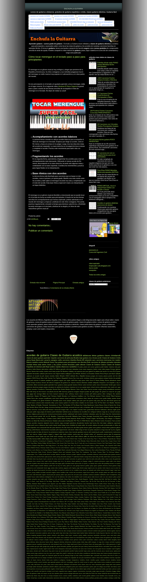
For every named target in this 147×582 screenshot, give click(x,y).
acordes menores (66, 454)
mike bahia (63, 434)
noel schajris (84, 434)
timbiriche (104, 573)
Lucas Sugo (75, 510)
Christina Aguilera (54, 492)
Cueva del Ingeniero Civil (98, 252)
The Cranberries (84, 452)
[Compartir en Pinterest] (60, 219)
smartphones (113, 474)
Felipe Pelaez (97, 497)
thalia (87, 573)
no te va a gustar (81, 387)
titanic (35, 575)
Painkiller (69, 517)
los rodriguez (92, 412)
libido (44, 394)
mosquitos (92, 270)
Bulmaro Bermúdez (93, 488)
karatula (115, 553)
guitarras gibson (115, 427)
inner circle (55, 549)
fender (111, 385)
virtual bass (34, 578)
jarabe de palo (89, 391)
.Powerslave (61, 416)
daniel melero (107, 540)
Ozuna (70, 378)
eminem (111, 463)
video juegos (106, 369)
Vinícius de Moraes (48, 528)
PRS (48, 517)
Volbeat (117, 452)
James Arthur (85, 501)
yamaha (96, 578)
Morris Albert (93, 515)
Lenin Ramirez (65, 447)
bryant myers (43, 459)
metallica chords (85, 560)
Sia (40, 407)
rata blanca (114, 566)
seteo (68, 436)
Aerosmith (68, 416)
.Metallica (53, 416)
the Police (92, 573)
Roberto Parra (30, 522)
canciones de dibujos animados (102, 362)
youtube (28, 479)
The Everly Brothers (84, 524)
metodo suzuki (37, 562)
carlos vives (96, 385)
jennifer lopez (83, 551)
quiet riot (96, 566)
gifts (119, 544)
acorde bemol (46, 454)
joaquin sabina (71, 400)
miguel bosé (86, 472)
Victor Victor (38, 528)
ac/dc (100, 358)
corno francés (59, 540)
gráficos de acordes (78, 25)
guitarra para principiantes (67, 362)
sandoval (91, 474)
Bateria (29, 362)
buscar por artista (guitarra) (105, 22)
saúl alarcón (42, 571)
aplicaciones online (50, 457)
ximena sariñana (89, 578)
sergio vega (95, 571)
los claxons (72, 382)
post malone (79, 566)
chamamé (29, 461)
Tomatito (43, 526)
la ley (69, 412)
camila (46, 371)
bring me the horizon (39, 391)
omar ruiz (88, 564)
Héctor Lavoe (114, 499)
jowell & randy (67, 553)
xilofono (82, 578)
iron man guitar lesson (99, 549)
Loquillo (72, 447)
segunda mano (63, 571)
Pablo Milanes (62, 517)
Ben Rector (95, 486)
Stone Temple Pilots (40, 524)
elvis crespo (105, 542)
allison (36, 385)
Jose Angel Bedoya (82, 504)
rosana (61, 403)
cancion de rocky (52, 459)
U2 (78, 367)
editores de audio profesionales (103, 425)
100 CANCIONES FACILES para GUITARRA (91, 19)
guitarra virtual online (103, 427)
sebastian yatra (94, 414)
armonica (52, 407)
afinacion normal (98, 454)
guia (73, 546)
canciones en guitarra (76, 459)
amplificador (48, 398)
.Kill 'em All (46, 416)
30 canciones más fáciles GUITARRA (65, 19)
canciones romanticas (76, 398)
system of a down (69, 403)
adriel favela (106, 528)
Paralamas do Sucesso (83, 517)
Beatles (76, 358)
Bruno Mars (40, 378)
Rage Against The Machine (78, 519)
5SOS (34, 378)
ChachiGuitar (86, 490)
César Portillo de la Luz (104, 492)
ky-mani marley (78, 555)
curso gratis (103, 398)
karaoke (110, 553)
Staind (32, 524)
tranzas (34, 439)
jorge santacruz (39, 553)
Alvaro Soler (116, 441)
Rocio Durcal (39, 522)
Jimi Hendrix (30, 407)
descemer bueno (44, 542)
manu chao (68, 432)
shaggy (114, 571)
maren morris (79, 394)
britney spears (46, 535)
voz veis (105, 477)
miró (65, 562)
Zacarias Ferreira (83, 528)
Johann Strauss (49, 504)
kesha (36, 555)
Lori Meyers (77, 508)
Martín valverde (66, 450)
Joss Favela (77, 445)
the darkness (61, 477)
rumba (103, 569)
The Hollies (93, 524)
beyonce (102, 533)
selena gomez (97, 394)
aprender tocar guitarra (55, 385)
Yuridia (40, 454)
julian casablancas (85, 553)
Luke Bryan (117, 510)
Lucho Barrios (36, 450)
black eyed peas (112, 457)
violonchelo (30, 396)
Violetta (56, 528)
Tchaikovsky (59, 524)
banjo (74, 533)
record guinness (31, 569)
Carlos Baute (30, 418)
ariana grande (68, 385)
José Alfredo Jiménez (79, 373)
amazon (74, 531)
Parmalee (93, 517)
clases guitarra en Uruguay (79, 461)
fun (61, 465)
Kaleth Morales (62, 396)
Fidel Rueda (108, 443)
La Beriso (114, 506)
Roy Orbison (65, 522)
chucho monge (52, 461)
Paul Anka (100, 517)
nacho (96, 472)
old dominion (74, 564)
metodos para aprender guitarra (51, 562)
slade (38, 573)
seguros (70, 571)
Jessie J (54, 445)
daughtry (114, 540)
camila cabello (82, 535)
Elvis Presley (35, 497)
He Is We (106, 499)
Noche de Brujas (31, 517)
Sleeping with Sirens (114, 522)
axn (51, 533)
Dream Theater (86, 418)
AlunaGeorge (90, 483)
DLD (114, 371)
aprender (47, 358)
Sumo (53, 524)
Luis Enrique (44, 450)
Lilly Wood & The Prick (60, 508)
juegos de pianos (49, 387)
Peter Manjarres (55, 519)
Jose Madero (92, 504)
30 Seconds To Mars (114, 481)
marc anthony (69, 394)
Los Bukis (34, 421)
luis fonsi (49, 394)
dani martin (49, 425)
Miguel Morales (52, 515)
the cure (54, 477)
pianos (106, 376)
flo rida (64, 427)
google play (46, 546)
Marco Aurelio (94, 513)
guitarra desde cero (107, 25)
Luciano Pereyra (84, 510)
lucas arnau (82, 470)
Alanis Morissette (91, 441)
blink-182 (29, 391)
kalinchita (93, 553)
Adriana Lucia (46, 483)
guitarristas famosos (93, 409)
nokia (48, 564)
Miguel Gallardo (42, 515)
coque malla (109, 461)
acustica (96, 528)
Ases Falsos (82, 416)
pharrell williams (54, 566)
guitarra (41, 358)
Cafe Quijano (111, 488)
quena (91, 566)
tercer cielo (82, 573)
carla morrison (87, 385)
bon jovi (77, 407)
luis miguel (56, 373)
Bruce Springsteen (73, 488)
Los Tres (87, 396)
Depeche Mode (75, 418)
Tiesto (31, 526)
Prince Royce (104, 373)
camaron (75, 535)
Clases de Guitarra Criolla (111, 358)
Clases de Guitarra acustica (66, 355)
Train (113, 421)
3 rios (75, 441)
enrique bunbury (36, 382)
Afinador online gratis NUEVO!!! (52, 25)
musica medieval (106, 562)
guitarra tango (116, 465)
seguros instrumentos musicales (82, 571)
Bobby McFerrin (47, 443)
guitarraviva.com (31, 468)
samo (55, 436)
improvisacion (34, 549)
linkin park (29, 380)
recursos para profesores (43, 569)
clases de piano (32, 358)
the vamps (98, 573)
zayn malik (40, 479)
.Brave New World (69, 479)
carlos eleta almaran (37, 537)
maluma (111, 367)
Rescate (107, 519)
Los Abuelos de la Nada (88, 508)
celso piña (98, 459)
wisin (87, 380)
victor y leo (117, 575)
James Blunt (92, 501)
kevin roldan (75, 430)
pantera (118, 564)
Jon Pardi (57, 504)
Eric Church (43, 497)
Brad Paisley (63, 488)
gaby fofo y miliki (104, 544)
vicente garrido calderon (89, 575)
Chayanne (102, 382)
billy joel (98, 457)
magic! (112, 470)
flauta (33, 360)
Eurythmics (55, 497)
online (91, 434)
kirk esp (60, 555)
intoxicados (68, 549)
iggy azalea (51, 468)
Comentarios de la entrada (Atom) (62, 288)
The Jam (100, 524)
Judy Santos (67, 506)
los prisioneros (53, 432)
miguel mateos (43, 434)
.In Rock (32, 481)
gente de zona (71, 465)
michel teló (72, 472)
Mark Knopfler (57, 450)
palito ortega (105, 564)
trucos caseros (63, 575)
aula (49, 533)
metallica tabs (64, 472)
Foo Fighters (57, 378)
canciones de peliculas (65, 358)
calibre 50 (52, 369)
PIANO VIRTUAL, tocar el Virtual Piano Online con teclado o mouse (106, 187)
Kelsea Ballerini (31, 447)
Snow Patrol (75, 452)
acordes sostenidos (87, 454)
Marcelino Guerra (84, 513)
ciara (58, 461)
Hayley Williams (98, 499)
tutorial (35, 416)
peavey (58, 474)
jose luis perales (97, 468)
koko (104, 468)
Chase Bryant (108, 490)
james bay (48, 551)
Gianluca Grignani (31, 445)
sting (119, 474)
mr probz (90, 562)
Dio (76, 443)
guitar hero (78, 546)
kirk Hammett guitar (51, 555)
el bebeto (34, 400)
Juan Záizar (35, 506)
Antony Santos (58, 486)
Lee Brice (36, 508)
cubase (96, 540)
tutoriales (117, 362)
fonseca (88, 376)
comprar (41, 540)
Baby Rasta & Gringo (74, 486)
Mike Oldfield (65, 515)
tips (32, 575)
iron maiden (116, 360)
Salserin (94, 522)
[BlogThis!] (54, 219)
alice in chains (42, 531)
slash (107, 474)
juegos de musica (97, 376)
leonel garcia (114, 400)
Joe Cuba (35, 504)
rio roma (110, 371)
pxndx (110, 376)
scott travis (55, 571)
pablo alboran (81, 364)
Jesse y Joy (51, 364)
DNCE (59, 418)
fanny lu (61, 544)
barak (78, 533)
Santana (117, 396)
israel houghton (116, 549)
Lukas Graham (109, 510)
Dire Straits (61, 389)
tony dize (40, 575)
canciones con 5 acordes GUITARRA (88, 16)
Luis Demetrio (100, 510)
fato (48, 427)
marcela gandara (77, 432)
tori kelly (29, 439)
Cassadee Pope (66, 490)
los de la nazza (57, 557)
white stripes (46, 439)
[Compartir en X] (56, 219)
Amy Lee (114, 483)
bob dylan (103, 423)
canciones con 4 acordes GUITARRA (64, 16)
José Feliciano (52, 396)
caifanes (42, 373)
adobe (101, 528)
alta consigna (68, 531)
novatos (86, 394)
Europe (49, 497)
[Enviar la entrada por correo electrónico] (48, 219)
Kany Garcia (82, 506)
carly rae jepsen (48, 537)
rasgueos (89, 369)
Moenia (78, 515)
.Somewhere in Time (55, 405)
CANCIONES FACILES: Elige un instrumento (82, 22)
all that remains (51, 531)
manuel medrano (58, 394)
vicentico (34, 389)
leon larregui (38, 394)
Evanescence (92, 443)
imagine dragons (79, 391)
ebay (86, 542)
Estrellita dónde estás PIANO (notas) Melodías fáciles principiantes (107, 64)
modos (92, 472)
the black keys (104, 414)
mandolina (106, 557)
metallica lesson (105, 560)
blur (98, 423)
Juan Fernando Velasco (88, 445)
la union (116, 468)
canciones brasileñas (93, 535)
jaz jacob (61, 551)
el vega (99, 542)
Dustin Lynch (102, 495)
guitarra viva (87, 358)
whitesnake (63, 578)
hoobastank (40, 468)
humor (118, 546)
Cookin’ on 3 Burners (77, 492)
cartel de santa (90, 459)
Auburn (65, 486)
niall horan (37, 564)
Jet (58, 445)
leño (108, 555)
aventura (117, 389)
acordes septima (76, 454)
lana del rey (109, 430)
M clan (35, 513)
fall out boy (56, 465)
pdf (91, 394)
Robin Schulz (42, 452)
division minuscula (55, 409)
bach (57, 398)
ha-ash (42, 376)
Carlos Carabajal (31, 490)
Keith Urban (117, 445)
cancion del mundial (63, 459)
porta (73, 566)
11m (106, 481)
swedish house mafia (32, 477)
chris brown (99, 407)
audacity (44, 533)
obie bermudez (37, 474)
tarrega (70, 573)
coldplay (71, 371)
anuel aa (118, 531)
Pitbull (113, 396)
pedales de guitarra (52, 380)
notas (99, 369)
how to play (113, 546)
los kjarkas (65, 557)
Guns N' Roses (95, 380)
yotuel (118, 477)
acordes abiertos (55, 454)
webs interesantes (48, 578)
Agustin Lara (54, 483)
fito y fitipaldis (80, 376)
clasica (36, 540)
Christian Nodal (44, 492)
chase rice (73, 537)
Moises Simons (85, 515)
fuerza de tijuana (94, 544)
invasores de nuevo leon (79, 549)
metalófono (29, 562)
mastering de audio (97, 432)
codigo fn (90, 461)
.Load (37, 481)
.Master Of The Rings (45, 481)
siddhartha (103, 474)
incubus (41, 549)
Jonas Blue (63, 504)
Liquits (69, 508)
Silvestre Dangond (52, 452)
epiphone (29, 544)
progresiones (30, 436)
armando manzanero (36, 533)
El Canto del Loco (82, 443)
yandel (40, 416)
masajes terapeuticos (72, 560)
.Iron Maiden (110, 403)
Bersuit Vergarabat (115, 416)
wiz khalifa (76, 578)
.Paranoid (45, 405)
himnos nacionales (104, 546)
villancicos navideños (69, 367)
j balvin (95, 369)
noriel (52, 564)
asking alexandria (61, 457)
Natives (110, 515)
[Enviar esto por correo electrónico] (52, 219)
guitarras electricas (32, 387)
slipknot (28, 389)
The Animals (74, 524)
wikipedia (96, 382)
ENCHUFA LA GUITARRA (73, 9)
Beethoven (90, 405)
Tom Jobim (37, 526)
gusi (82, 546)
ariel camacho (45, 360)
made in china (96, 557)
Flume (103, 497)
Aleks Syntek (101, 441)
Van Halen (89, 526)
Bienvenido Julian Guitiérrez (107, 486)
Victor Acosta (30, 528)
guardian (69, 546)
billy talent (104, 457)
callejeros (110, 423)
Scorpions (108, 421)
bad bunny (93, 423)
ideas (28, 549)
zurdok (116, 578)
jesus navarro (106, 551)
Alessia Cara (82, 483)
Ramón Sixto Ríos (91, 519)
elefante (72, 376)
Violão (60, 528)
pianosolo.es (93, 250)
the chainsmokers (114, 414)
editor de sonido (87, 425)
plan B (111, 434)
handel (96, 546)
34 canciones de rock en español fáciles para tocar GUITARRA (106, 155)
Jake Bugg (48, 445)
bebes (86, 533)
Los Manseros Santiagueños (109, 447)
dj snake (78, 425)
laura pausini (41, 470)
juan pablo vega (35, 412)
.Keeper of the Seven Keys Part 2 (88, 439)
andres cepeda (55, 367)
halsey (86, 546)
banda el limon (77, 385)
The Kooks (93, 452)
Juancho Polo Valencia (46, 506)
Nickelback (102, 450)
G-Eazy (44, 499)
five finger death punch (71, 544)
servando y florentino (105, 571)
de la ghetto (33, 463)
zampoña (34, 479)
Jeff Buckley (100, 418)
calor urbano (60, 535)
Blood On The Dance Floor (44, 488)
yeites (101, 578)
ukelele (90, 382)
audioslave (77, 457)
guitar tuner (92, 427)
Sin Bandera (64, 371)
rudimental (98, 569)
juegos (41, 387)
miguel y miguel (53, 434)
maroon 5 (37, 380)
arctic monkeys (84, 378)
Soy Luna (76, 378)
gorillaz (87, 465)
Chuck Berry (70, 443)
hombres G (48, 400)
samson (114, 569)
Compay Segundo (65, 492)
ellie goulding (105, 463)
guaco (95, 465)
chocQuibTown (80, 537)
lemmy (105, 555)
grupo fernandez (61, 546)
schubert (49, 571)
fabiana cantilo (48, 465)
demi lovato (40, 463)
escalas (80, 409)
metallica (35, 362)
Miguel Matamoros (86, 450)
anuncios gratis (43, 385)
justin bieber (104, 367)
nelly (32, 564)
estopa (106, 378)
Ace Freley (83, 405)
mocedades (70, 562)
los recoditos (84, 412)
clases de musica (93, 398)
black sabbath (116, 373)
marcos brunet (41, 560)
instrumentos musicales (48, 430)
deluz (37, 542)
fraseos (86, 544)
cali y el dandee (85, 407)
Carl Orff (118, 488)
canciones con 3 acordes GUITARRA (40, 16)
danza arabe (93, 268)
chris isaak (44, 461)
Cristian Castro (52, 418)
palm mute (113, 564)
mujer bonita (97, 562)
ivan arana (29, 551)
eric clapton (74, 409)
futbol (78, 427)
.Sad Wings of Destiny (73, 481)
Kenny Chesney (40, 447)
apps (27, 533)
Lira (72, 508)
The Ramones (107, 524)
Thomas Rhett (101, 452)
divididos (73, 425)
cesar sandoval (64, 537)
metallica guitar (94, 560)
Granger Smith (72, 499)
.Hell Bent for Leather (110, 479)
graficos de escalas (93, 25)
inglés (115, 409)
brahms (28, 535)
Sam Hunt (100, 522)
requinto (54, 358)
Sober (28, 524)
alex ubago (44, 407)
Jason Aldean (101, 501)
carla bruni (113, 535)
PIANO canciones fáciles (37, 22)
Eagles (93, 418)
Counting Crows (88, 492)
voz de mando (89, 403)
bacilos (87, 423)
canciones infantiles (69, 360)
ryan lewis (109, 569)
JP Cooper (70, 501)
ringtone (72, 569)
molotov (69, 434)
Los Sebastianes (51, 510)
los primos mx (67, 470)
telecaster (75, 573)
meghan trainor (55, 472)
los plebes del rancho (100, 371)
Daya (44, 495)
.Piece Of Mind (102, 439)
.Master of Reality (36, 405)
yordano (105, 578)
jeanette (67, 551)
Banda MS (80, 360)
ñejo (119, 578)
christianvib (115, 355)
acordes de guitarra (37, 355)
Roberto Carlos (100, 421)
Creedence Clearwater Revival (47, 389)
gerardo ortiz (65, 369)
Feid (103, 443)
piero (77, 474)
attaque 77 (70, 457)
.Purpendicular (111, 439)
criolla (80, 540)
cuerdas (100, 540)
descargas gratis (60, 463)
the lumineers (99, 436)
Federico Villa (88, 497)
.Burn (76, 479)
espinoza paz (81, 371)
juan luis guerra (88, 400)
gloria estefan (30, 546)
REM (83, 421)
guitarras (71, 391)
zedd (45, 479)
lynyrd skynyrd (105, 470)
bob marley (39, 371)
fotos (84, 409)
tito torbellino (76, 477)
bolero (115, 533)
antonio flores (41, 457)
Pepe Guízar (36, 519)
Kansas (76, 506)
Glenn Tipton (50, 499)
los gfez (33, 432)
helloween (103, 409)
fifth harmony (63, 391)
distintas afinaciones (66, 542)
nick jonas (44, 564)
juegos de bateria (46, 412)
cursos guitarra (95, 367)
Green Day (54, 362)
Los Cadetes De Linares (94, 447)
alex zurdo (114, 528)
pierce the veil (72, 474)
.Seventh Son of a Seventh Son (63, 441)
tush (81, 477)
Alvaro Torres (107, 483)
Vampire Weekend (79, 526)
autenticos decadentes (77, 423)
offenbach (67, 564)
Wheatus (65, 528)
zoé (89, 367)
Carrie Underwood (56, 490)
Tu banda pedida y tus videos (65, 526)
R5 (116, 450)
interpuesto (61, 549)
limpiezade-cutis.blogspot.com (99, 266)
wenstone (56, 578)
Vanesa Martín (96, 526)
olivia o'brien (81, 564)
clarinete (97, 537)
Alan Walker (62, 483)
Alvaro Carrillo (98, 483)
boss (119, 533)
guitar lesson (84, 427)
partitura (29, 369)
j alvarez (35, 551)
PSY (75, 421)
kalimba (65, 412)
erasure (34, 544)
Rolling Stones (104, 380)
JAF (65, 501)
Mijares (59, 515)
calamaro (29, 376)
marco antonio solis (38, 403)
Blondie (33, 488)
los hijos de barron (42, 432)
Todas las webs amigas (97, 275)
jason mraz (62, 400)
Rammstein (34, 452)
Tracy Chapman (51, 526)
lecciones (48, 470)
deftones (32, 542)
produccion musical (46, 414)
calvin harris (68, 535)
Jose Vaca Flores (102, 504)
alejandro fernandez (32, 373)
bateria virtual (64, 398)
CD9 (105, 488)
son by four (51, 573)
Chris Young (36, 492)
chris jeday (88, 537)
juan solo (73, 553)
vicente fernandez (68, 364)
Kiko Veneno (107, 506)
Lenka (41, 508)
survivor (65, 573)
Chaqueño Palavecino (97, 490)
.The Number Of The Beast (71, 405)
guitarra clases (103, 355)
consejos (51, 540)
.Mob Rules (56, 481)
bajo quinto (56, 533)
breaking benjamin (36, 535)
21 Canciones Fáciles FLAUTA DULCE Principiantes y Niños (105, 95)
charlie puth (30, 425)
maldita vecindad (41, 472)
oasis (84, 369)
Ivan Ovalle (52, 501)
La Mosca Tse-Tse (55, 447)
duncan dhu (78, 463)
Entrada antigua (78, 282)
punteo (65, 414)
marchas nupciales (115, 557)
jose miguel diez (57, 553)
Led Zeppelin (110, 382)
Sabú (89, 522)
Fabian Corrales (79, 497)
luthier (98, 470)
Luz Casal (29, 513)
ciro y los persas (66, 461)
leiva (101, 555)
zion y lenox (54, 439)
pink (38, 414)
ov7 (95, 434)
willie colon (69, 578)
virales (28, 578)
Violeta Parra (30, 398)
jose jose (80, 400)
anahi (28, 457)
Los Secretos (60, 510)
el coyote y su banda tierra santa (91, 463)
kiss (102, 400)
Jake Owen (77, 501)
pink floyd (45, 367)
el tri (38, 400)
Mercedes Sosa (75, 450)
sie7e (72, 436)
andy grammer (102, 531)
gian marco (116, 385)
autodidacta (110, 389)
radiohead (71, 414)
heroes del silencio (48, 382)
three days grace (79, 380)
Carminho (48, 490)
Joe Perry (41, 504)
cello (54, 537)
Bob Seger (56, 488)
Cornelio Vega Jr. (40, 418)
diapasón (56, 542)
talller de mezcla (89, 436)
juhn (78, 553)
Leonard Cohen (48, 508)
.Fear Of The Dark (100, 403)
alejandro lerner (49, 423)
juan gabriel (89, 371)
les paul (60, 470)
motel (81, 562)
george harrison (80, 465)
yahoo (114, 477)
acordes (95, 389)
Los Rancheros (41, 510)
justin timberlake (57, 412)
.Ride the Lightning (32, 441)
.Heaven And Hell (99, 479)
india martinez (59, 468)
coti (75, 371)
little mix (37, 557)
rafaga (101, 566)
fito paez (52, 427)
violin (101, 477)
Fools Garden (110, 497)
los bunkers (65, 387)
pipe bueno (62, 566)
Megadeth (65, 378)
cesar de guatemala (114, 459)
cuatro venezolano (87, 540)
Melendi (46, 362)
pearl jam (53, 474)
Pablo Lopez (53, 517)
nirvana (95, 358)
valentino (75, 575)
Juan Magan (109, 418)
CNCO (68, 376)
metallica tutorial (115, 560)
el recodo (36, 376)
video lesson (95, 477)
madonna (61, 432)
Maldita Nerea (50, 513)
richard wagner (60, 569)
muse (80, 369)
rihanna (78, 382)
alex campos (39, 398)
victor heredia (100, 575)
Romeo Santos (31, 371)
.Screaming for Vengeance (46, 441)
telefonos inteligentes (45, 477)
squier (61, 573)
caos (83, 459)
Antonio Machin (49, 486)
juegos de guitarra (101, 391)
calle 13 (93, 407)
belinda (91, 533)
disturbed (68, 463)
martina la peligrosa (59, 560)
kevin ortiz (67, 430)
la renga (102, 430)
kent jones (31, 555)
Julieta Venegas (99, 445)
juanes (58, 364)
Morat (36, 407)
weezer (110, 477)
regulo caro (62, 380)
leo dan (106, 400)
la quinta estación (93, 430)
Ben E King (29, 443)
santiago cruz (62, 436)
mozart (86, 562)
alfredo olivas (34, 531)
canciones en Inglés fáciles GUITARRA (40, 19)
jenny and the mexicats (94, 551)
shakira (62, 373)
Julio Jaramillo (109, 445)
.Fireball (91, 479)
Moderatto (73, 515)
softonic (80, 436)
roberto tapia (82, 569)
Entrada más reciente (37, 282)
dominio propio (76, 542)
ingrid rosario (47, 549)
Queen (118, 371)
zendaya (110, 578)
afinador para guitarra (109, 454)
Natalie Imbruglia (102, 515)
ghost (42, 400)
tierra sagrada (116, 436)
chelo (85, 398)
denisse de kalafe (49, 463)
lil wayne (32, 557)
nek (109, 472)
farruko (56, 391)
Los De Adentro (115, 508)
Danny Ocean (30, 495)
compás (46, 540)
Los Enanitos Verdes (92, 373)
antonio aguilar (111, 531)
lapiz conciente (94, 555)
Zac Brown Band (73, 528)
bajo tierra (63, 533)
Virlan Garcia (88, 389)
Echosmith (109, 495)
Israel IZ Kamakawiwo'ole (41, 501)
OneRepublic (69, 421)
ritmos (35, 364)
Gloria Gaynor (59, 499)
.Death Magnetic (83, 479)
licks (111, 555)
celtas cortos (105, 459)
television (84, 382)
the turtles (69, 477)
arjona (28, 360)
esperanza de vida (47, 544)
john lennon (49, 373)
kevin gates (41, 555)
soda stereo (42, 364)
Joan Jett (70, 445)
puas (80, 474)
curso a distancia (39, 425)
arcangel (66, 423)
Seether (105, 522)
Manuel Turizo (75, 513)
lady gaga (29, 394)
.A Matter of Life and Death (56, 479)
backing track (59, 407)
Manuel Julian (66, 513)
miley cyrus (54, 403)
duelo (72, 463)
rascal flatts (106, 566)
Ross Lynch (57, 522)
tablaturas (87, 355)
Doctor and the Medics (91, 495)
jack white (41, 551)
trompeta (55, 575)
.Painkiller (63, 481)
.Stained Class (84, 481)
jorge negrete (88, 468)
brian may (36, 459)
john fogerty (72, 468)
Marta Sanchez (112, 513)
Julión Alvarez (36, 369)
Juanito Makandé (58, 506)
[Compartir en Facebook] (58, 219)
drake (82, 542)
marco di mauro (31, 560)
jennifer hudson (74, 551)
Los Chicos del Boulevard (103, 508)
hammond (91, 546)
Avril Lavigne (104, 416)
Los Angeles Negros (80, 447)
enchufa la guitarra (115, 542)
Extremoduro (70, 497)
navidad (29, 364)
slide (76, 436)
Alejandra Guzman (72, 483)
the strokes (107, 436)
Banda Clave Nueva (86, 486)
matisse (42, 380)
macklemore (87, 557)
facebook (56, 544)
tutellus (70, 575)
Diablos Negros (51, 495)
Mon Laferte (95, 450)
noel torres (29, 474)
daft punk (45, 409)
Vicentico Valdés (115, 526)
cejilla (60, 360)
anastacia (80, 531)
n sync (28, 564)
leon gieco (55, 470)
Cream (95, 492)
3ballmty (28, 483)
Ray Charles (101, 519)
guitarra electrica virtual (105, 465)
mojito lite (76, 562)
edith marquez (92, 542)
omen (93, 564)
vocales (40, 578)
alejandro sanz (90, 360)
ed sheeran (38, 367)
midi (62, 562)
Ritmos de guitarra (35, 25)
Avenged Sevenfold (93, 416)
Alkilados (75, 416)
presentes (86, 566)
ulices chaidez (79, 403)
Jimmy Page (63, 445)
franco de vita (71, 427)
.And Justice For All (64, 439)
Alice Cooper (109, 441)
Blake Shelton (38, 443)
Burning (101, 488)
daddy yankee (111, 398)
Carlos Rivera (99, 405)
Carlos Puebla (41, 490)
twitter (39, 439)
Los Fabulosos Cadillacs (75, 396)
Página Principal (59, 282)
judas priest (83, 367)
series (41, 362)
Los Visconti (68, 510)
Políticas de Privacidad (36, 28)
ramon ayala (39, 436)
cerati (50, 371)
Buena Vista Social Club (59, 443)
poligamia (69, 566)
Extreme (99, 443)
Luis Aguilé (92, 510)
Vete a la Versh (105, 526)
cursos (40, 409)
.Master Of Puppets (40, 396)
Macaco (50, 450)
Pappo (74, 517)
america (118, 454)
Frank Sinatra (116, 443)
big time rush (109, 533)
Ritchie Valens (90, 421)
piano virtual (91, 387)
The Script (115, 524)
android (95, 531)
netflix (112, 472)
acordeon (91, 528)
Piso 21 (79, 421)
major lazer (117, 470)
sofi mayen (44, 573)
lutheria (99, 412)
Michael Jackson (95, 396)
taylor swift (70, 380)
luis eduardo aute (91, 470)
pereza (106, 434)
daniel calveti (57, 425)
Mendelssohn (34, 515)
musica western (115, 562)
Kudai (47, 447)
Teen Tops (67, 524)
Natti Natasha (116, 515)
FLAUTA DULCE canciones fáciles (56, 22)
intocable (55, 400)
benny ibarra (92, 457)
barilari (82, 533)
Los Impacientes (31, 510)
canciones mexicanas (104, 360)
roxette (93, 569)
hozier (45, 468)
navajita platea (103, 472)
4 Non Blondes (81, 441)
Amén (35, 486)
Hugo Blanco (41, 445)
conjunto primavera (99, 461)
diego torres (66, 425)
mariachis (47, 403)
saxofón (36, 571)
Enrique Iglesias (115, 369)
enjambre (33, 427)
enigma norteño (38, 465)
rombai (89, 569)
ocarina (56, 564)
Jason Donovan (109, 501)
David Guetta (66, 418)
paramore (100, 434)
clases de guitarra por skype (108, 537)
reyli (75, 414)
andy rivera (33, 457)
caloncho (54, 535)
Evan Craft (62, 497)
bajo (81, 358)
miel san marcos (31, 434)
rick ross (66, 569)
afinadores (113, 380)
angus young (102, 389)
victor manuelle (108, 575)
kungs (71, 555)
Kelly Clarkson (99, 506)
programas (117, 434)
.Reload (118, 439)
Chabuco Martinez (77, 490)
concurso (34, 409)
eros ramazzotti (42, 427)
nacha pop (76, 434)
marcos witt (87, 432)
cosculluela (50, 391)
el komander (104, 385)
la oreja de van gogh (113, 391)
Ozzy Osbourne (41, 517)
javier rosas (55, 551)
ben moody (96, 533)
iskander (108, 549)
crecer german (74, 540)
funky (64, 465)
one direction (82, 362)
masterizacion (108, 432)
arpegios (54, 360)
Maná (38, 360)
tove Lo (46, 575)
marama (72, 387)
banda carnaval (69, 407)
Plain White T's (64, 519)
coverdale (66, 540)
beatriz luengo (84, 457)
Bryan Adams (83, 488)
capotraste (117, 423)
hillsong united (31, 430)
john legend (60, 430)
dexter (51, 542)
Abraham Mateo (36, 483)
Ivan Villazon (60, 501)
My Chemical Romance (45, 421)
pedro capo (64, 474)
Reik (88, 362)
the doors (29, 416)
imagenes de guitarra (61, 382)
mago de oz (106, 412)
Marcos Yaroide (102, 513)
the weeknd (116, 394)
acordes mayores (37, 423)
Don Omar (117, 405)
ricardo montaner (83, 414)
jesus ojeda (113, 551)
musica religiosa (31, 414)
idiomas (110, 409)
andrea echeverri (88, 531)
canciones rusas (105, 535)
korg (107, 468)
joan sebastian (73, 369)
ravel (119, 566)
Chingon (114, 490)
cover (114, 461)
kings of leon (83, 430)
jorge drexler (80, 468)
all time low (60, 531)
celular (58, 537)
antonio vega (58, 423)
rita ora (77, 569)
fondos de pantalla (114, 378)
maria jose (49, 560)
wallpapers (68, 373)
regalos (53, 569)
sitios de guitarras (31, 573)
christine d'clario (109, 407)
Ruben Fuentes (83, 522)
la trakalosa (75, 412)
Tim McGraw (110, 452)
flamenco (59, 427)
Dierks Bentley (69, 495)
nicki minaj (117, 472)
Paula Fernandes (108, 517)
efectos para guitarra (96, 378)
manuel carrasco (115, 412)
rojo (45, 436)
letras (94, 355)
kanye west (100, 553)
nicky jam (117, 367)
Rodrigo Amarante (48, 522)
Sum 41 (49, 524)
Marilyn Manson (71, 389)
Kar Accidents (90, 506)
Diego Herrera (60, 495)
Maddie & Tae (41, 513)
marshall (48, 472)
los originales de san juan (76, 557)
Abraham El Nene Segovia (67, 86)
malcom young (30, 472)
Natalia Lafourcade (59, 421)
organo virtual (46, 474)
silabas (118, 571)
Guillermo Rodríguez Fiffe (85, 499)
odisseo (61, 564)
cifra (93, 537)
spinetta (56, 573)
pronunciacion (57, 414)
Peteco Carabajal (45, 519)
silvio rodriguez (107, 394)
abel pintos (45, 369)
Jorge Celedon (72, 504)
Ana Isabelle (40, 486)
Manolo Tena (58, 513)
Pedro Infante (106, 396)
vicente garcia (87, 477)
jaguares (66, 468)
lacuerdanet (86, 555)
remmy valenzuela (101, 387)
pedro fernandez (37, 566)
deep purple (56, 371)
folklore (58, 369)
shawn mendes (50, 376)
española (39, 544)
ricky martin (111, 387)
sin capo (117, 387)
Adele (57, 376)
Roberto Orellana (115, 519)
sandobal (85, 474)
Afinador (62, 376)
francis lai (81, 544)
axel (110, 373)
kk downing (66, 555)
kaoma (106, 553)
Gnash (66, 499)
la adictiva (58, 387)
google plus (53, 546)
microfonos (79, 472)
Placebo (112, 450)
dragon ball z (65, 409)
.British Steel (73, 439)
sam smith (50, 436)
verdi (79, 575)
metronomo (116, 432)
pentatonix (46, 566)
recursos (67, 25)
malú (101, 557)
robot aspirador (94, 263)
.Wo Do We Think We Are (97, 481)
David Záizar (39, 495)
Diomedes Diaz (78, 495)
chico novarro (37, 461)
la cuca (111, 468)
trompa (51, 575)
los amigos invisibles (46, 557)
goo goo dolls (38, 546)
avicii (53, 398)
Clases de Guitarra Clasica (96, 364)
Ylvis (36, 454)
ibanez (38, 430)
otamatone (98, 564)
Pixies (108, 450)
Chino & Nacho (108, 405)
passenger (29, 566)
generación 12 (113, 544)
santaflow (96, 474)
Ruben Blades (74, 522)
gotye (91, 465)
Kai (72, 506)
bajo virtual (69, 533)
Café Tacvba (48, 378)
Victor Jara (79, 389)
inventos (89, 549)
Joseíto (110, 504)
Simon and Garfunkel (64, 452)
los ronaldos (75, 470)
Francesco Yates (36, 499)
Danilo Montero (116, 492)
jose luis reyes (48, 553)
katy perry (97, 400)
